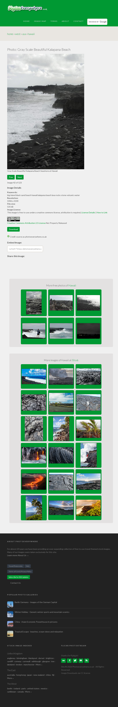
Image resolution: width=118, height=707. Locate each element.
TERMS (54, 21)
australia (11, 675)
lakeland (11, 664)
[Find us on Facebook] (69, 661)
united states (33, 688)
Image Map (40, 21)
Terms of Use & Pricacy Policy (20, 571)
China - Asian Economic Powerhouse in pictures (36, 622)
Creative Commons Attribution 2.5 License (26, 223)
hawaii (31, 33)
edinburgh (36, 661)
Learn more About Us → (18, 555)
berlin (9, 688)
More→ (39, 664)
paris (23, 688)
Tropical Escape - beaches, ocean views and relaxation (39, 631)
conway (17, 661)
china (48, 675)
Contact (79, 21)
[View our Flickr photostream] (63, 661)
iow (52, 661)
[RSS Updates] (86, 661)
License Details (88, 212)
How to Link (102, 212)
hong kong (21, 675)
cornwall (26, 661)
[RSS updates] (81, 661)
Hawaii (72, 285)
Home (26, 21)
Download (13, 229)
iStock (75, 360)
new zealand (38, 675)
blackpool (32, 658)
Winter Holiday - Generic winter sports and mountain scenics (42, 612)
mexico (44, 688)
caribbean (11, 691)
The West (12, 683)
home (10, 33)
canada (20, 691)
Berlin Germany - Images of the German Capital (36, 602)
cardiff (10, 661)
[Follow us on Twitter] (75, 661)
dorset (41, 658)
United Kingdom (14, 653)
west (17, 33)
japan (29, 675)
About (65, 21)
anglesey (11, 658)
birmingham (22, 658)
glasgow (46, 661)
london (19, 664)
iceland (17, 688)
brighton (50, 658)
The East (11, 670)
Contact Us (15, 583)
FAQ (27, 566)
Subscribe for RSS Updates (18, 577)
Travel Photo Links (16, 566)
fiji (53, 675)
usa (24, 33)
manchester (29, 664)
